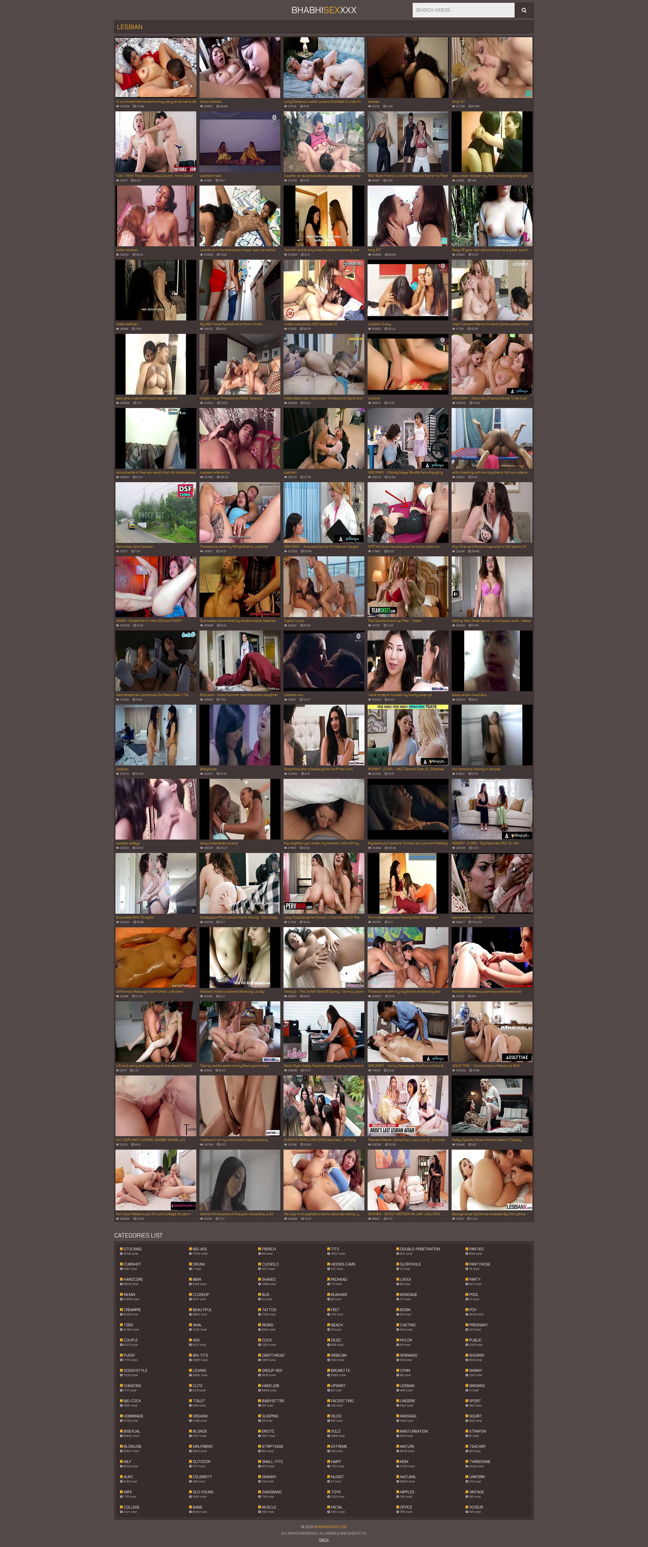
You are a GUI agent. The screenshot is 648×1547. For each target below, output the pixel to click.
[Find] (524, 10)
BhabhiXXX (324, 10)
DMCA (324, 1540)
